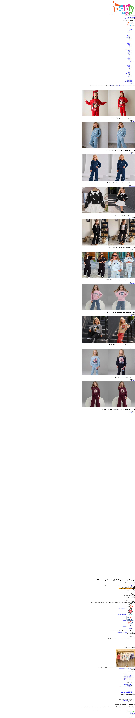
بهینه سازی (95, 710)
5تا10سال (111, 85)
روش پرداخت (130, 691)
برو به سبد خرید (122, 668)
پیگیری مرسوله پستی (128, 675)
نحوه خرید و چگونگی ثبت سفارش (126, 692)
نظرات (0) (130, 628)
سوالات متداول (129, 685)
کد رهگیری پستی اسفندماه (127, 679)
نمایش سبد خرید (127, 18)
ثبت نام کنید (120, 632)
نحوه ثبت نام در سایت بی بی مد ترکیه (125, 686)
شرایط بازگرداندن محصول (128, 684)
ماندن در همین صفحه (130, 668)
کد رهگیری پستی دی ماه (128, 677)
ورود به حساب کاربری (131, 17)
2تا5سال (115, 85)
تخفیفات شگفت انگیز (122, 85)
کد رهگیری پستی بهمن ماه (127, 678)
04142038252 (125, 700)
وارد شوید (125, 632)
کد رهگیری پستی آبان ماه (127, 674)
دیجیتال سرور (88, 710)
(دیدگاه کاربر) (132, 584)
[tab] (90, 628)
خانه (134, 85)
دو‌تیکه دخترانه (129, 85)
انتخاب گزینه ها (132, 121)
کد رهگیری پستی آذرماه (128, 676)
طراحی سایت (100, 710)
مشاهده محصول (132, 218)
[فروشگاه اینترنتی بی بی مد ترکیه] (121, 15)
